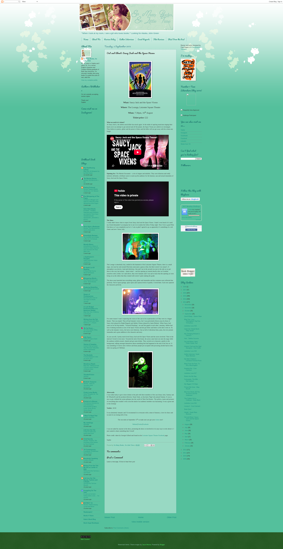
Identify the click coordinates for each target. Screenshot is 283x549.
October (187, 311)
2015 (185, 296)
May (186, 433)
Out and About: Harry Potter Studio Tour (191, 342)
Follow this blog (191, 229)
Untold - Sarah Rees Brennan (190, 413)
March (187, 440)
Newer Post (109, 517)
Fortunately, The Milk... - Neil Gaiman (192, 380)
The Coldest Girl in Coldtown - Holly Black (192, 399)
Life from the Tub (89, 430)
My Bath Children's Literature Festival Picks (193, 359)
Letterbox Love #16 (190, 403)
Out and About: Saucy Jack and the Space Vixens (191, 418)
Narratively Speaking (91, 458)
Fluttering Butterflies (91, 287)
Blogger (162, 544)
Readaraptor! (88, 512)
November (188, 308)
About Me (96, 39)
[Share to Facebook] (151, 445)
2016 (185, 293)
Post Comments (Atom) (121, 528)
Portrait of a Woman (90, 401)
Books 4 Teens (89, 515)
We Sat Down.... (89, 328)
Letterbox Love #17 (190, 373)
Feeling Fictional (89, 187)
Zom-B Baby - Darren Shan (193, 316)
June (186, 430)
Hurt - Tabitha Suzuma (191, 338)
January (187, 446)
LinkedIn (183, 141)
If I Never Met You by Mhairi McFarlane (90, 272)
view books (198, 219)
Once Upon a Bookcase (91, 226)
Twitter (140, 424)
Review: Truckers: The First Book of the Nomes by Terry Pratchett (91, 442)
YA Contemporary (90, 449)
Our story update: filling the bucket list (90, 330)
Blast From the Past (176, 39)
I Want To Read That (90, 416)
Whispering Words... (91, 278)
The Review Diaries (90, 178)
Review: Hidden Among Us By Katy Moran (91, 505)
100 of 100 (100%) (187, 217)
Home (85, 39)
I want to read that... (89, 417)
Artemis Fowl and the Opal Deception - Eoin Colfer (192, 347)
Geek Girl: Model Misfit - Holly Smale (192, 329)
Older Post (171, 517)
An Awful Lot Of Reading (89, 268)
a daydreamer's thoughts (89, 257)
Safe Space (87, 337)
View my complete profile (89, 80)
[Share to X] (149, 445)
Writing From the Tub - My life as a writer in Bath (91, 467)
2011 (185, 453)
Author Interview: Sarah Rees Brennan (191, 355)
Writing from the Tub (91, 319)
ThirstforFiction (89, 374)
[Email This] (145, 445)
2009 (185, 459)
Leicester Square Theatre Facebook (153, 435)
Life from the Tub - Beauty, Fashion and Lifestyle (91, 480)
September (188, 314)
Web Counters (85, 539)
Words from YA (185, 144)
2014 (185, 299)
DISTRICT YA (88, 503)
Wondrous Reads (89, 364)
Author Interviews (126, 39)
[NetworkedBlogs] (191, 226)
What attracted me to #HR (91, 289)
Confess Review (88, 460)
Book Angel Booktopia (91, 523)
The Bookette (88, 355)
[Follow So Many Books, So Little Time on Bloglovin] (190, 200)
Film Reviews (158, 39)
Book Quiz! (187, 409)
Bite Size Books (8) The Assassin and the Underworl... (192, 393)
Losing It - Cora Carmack (192, 406)
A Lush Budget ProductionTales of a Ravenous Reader (91, 308)
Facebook (145, 424)
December (188, 304)
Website (134, 424)
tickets (157, 420)
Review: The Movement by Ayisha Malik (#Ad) (91, 229)
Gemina (86, 376)
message (86, 424)
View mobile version (140, 522)
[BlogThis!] (147, 445)
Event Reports (144, 39)
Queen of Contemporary (88, 295)
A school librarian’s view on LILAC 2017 (91, 357)
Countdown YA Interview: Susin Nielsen (91, 452)
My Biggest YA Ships (191, 384)
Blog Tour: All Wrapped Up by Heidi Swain (91, 172)
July (186, 427)
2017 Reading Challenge (191, 206)
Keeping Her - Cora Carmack (190, 369)
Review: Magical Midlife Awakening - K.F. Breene (91, 190)
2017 (185, 290)
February (188, 443)
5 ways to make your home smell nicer (90, 432)
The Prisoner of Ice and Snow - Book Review (91, 281)
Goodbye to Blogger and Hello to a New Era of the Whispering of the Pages (91, 201)
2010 (185, 456)
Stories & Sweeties (90, 344)
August (187, 424)
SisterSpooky (88, 439)
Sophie (190, 209)
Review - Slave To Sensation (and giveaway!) (89, 385)
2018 (185, 287)
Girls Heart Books (90, 209)
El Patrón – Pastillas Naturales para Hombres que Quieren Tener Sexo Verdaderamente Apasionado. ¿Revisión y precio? (91, 215)
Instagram (184, 133)
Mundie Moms (88, 244)
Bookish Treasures (90, 382)
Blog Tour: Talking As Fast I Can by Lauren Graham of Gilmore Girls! (91, 367)
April (186, 437)
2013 (185, 302)
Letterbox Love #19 (190, 326)
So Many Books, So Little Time (90, 60)
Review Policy (110, 39)
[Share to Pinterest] (154, 445)
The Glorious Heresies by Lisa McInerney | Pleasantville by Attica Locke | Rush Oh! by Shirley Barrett (91, 406)
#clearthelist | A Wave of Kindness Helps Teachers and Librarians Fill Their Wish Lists (91, 248)
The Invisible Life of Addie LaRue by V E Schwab (91, 238)
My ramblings (88, 423)
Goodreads (184, 135)
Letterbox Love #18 (190, 351)
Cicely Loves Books (90, 392)
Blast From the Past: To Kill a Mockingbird (192, 364)
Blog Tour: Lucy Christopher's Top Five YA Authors (192, 321)
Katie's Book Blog (90, 519)
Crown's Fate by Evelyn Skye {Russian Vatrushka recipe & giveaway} (91, 347)
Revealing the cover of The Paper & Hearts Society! (90, 299)
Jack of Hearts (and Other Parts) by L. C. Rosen (91, 322)
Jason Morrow (146, 544)
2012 (185, 450)
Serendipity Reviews (91, 235)
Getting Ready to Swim (90, 339)
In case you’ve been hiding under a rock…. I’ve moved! (91, 495)
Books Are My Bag (190, 376)
